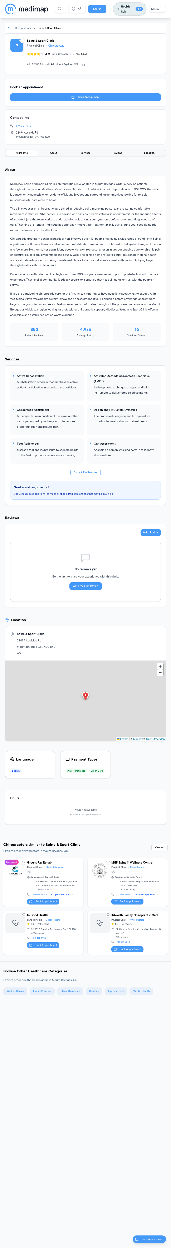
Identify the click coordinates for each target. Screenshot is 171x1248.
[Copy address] (83, 64)
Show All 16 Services (85, 472)
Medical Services (54, 867)
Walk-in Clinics (15, 991)
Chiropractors (23, 28)
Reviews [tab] (117, 153)
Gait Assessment (105, 443)
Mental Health (141, 991)
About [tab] (53, 153)
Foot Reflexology (28, 443)
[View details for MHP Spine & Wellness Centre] (128, 882)
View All (159, 847)
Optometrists (116, 991)
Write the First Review (85, 586)
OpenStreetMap (155, 738)
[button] (85, 696)
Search (97, 9)
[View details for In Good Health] (43, 933)
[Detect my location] (79, 8)
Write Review (150, 532)
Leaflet (123, 738)
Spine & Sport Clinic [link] (49, 28)
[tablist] (85, 153)
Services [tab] (86, 153)
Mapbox (138, 738)
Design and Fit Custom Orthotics (115, 410)
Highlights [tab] (22, 153)
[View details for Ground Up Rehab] (43, 882)
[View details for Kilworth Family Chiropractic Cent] (128, 933)
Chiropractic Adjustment (33, 410)
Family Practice (42, 991)
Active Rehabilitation (30, 376)
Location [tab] (149, 153)
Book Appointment (89, 97)
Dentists (94, 991)
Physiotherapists (138, 867)
